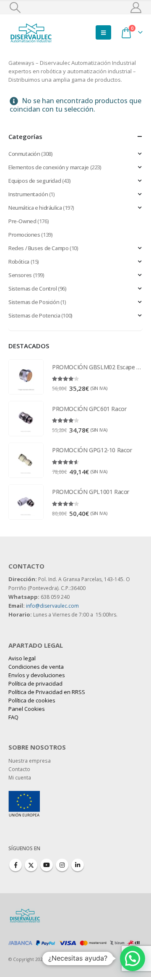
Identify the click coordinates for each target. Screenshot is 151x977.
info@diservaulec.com (52, 605)
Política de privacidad (35, 683)
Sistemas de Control (32, 288)
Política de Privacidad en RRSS (46, 692)
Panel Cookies (26, 709)
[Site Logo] (31, 32)
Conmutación (24, 153)
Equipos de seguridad (34, 180)
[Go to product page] (26, 377)
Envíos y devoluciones (36, 675)
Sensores (20, 275)
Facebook (15, 865)
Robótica (18, 261)
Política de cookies (31, 700)
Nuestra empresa (29, 760)
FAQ (13, 717)
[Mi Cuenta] (136, 7)
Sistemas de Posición (33, 302)
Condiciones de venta (36, 666)
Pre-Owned (22, 221)
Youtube (46, 865)
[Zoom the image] (24, 795)
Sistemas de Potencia (34, 315)
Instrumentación (28, 194)
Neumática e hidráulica (35, 207)
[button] (14, 7)
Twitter (31, 865)
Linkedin (77, 865)
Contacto (19, 769)
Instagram (62, 865)
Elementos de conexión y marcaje (48, 167)
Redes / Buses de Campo (38, 248)
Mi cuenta (19, 777)
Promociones (24, 234)
